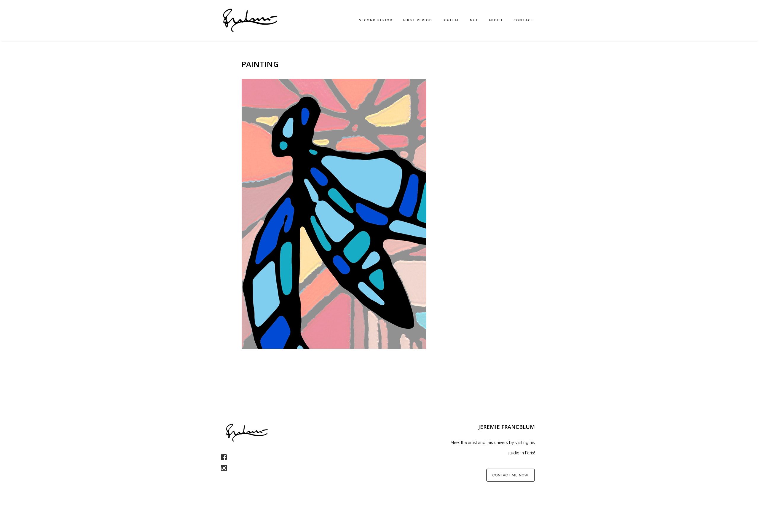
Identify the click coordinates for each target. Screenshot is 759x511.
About (496, 20)
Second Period (376, 20)
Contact (524, 20)
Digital (451, 20)
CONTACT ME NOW (510, 475)
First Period (417, 20)
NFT (474, 20)
